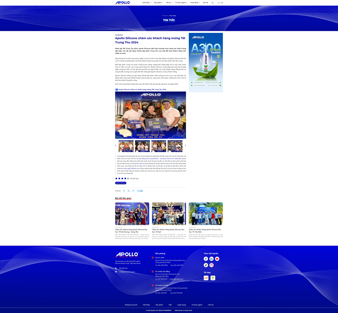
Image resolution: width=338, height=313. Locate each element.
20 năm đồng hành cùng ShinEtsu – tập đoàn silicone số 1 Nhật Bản (159, 158)
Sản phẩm (159, 305)
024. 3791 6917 (162, 293)
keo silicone (140, 163)
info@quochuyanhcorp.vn (127, 272)
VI (218, 3)
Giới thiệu (146, 305)
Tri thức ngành (197, 305)
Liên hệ (210, 305)
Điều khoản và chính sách (183, 310)
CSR (170, 305)
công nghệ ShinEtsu (129, 168)
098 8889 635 (123, 268)
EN (222, 3)
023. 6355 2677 (162, 279)
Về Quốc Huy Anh (131, 305)
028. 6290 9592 (163, 265)
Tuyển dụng (181, 305)
